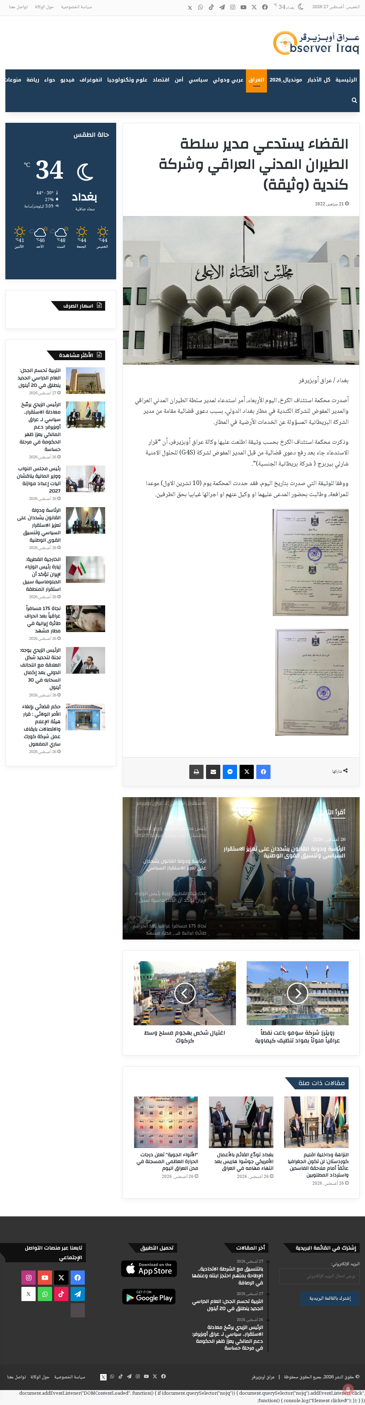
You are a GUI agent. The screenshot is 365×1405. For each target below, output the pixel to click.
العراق (256, 80)
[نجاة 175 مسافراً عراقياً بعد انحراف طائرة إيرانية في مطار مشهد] (85, 618)
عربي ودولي (228, 80)
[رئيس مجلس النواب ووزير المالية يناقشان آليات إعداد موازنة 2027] (85, 478)
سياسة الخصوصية (76, 7)
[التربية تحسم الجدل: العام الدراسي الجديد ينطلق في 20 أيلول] (85, 380)
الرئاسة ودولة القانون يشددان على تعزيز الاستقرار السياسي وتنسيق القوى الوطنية (39, 525)
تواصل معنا (18, 7)
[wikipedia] (179, 8)
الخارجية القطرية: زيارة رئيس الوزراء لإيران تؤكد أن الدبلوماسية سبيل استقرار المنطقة (42, 574)
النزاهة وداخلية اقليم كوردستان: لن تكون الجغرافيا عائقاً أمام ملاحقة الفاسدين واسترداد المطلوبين (318, 1165)
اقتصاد (161, 80)
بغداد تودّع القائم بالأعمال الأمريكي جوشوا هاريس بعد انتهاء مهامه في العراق (244, 1161)
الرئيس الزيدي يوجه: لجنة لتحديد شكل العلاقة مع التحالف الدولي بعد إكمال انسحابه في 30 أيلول (40, 669)
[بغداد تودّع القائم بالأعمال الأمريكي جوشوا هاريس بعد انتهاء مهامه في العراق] (241, 1122)
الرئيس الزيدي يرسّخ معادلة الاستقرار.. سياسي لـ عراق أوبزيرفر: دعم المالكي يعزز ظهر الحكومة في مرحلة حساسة (40, 427)
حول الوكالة (44, 7)
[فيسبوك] (263, 772)
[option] (241, 868)
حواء (49, 80)
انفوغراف (90, 80)
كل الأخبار (318, 80)
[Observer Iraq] (316, 42)
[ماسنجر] (230, 772)
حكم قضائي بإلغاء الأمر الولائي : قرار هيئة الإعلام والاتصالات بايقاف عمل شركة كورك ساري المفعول (41, 725)
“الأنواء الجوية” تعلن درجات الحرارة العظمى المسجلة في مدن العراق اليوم (167, 1161)
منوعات (12, 80)
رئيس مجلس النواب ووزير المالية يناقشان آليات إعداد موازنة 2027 (39, 480)
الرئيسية (346, 80)
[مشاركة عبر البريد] (213, 772)
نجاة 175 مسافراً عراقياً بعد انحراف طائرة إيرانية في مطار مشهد (43, 620)
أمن (179, 80)
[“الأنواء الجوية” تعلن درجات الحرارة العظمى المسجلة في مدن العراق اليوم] (166, 1122)
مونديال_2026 (285, 80)
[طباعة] (196, 772)
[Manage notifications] (348, 1389)
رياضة (32, 80)
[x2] (190, 8)
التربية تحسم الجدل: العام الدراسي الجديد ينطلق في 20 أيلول (39, 378)
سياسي (198, 80)
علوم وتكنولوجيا (127, 80)
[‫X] (247, 772)
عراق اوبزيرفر (263, 1377)
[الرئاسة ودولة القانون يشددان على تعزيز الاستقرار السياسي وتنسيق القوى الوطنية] (85, 520)
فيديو (67, 80)
